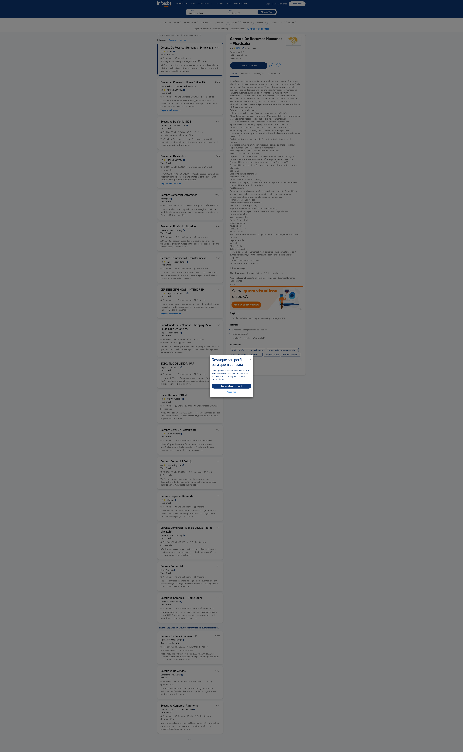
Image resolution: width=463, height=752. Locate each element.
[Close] (250, 359)
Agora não (231, 392)
